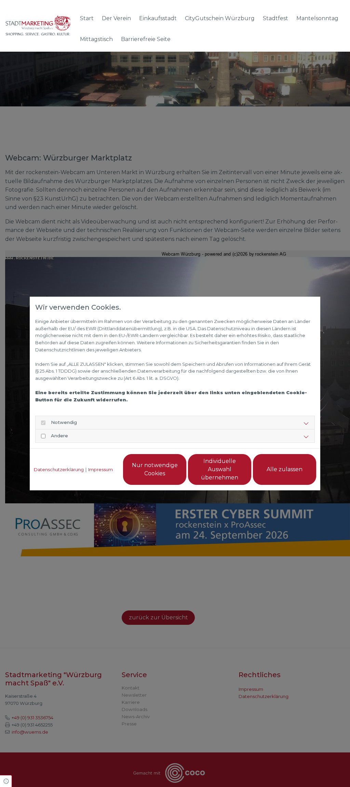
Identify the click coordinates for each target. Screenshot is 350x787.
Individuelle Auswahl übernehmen (219, 469)
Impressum (100, 469)
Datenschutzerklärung (59, 469)
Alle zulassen (284, 469)
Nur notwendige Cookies (155, 469)
